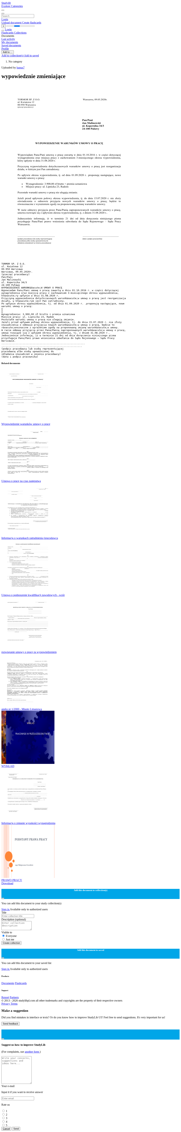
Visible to (6, 932)
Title (3, 912)
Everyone (11, 935)
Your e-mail (7, 1086)
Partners (14, 997)
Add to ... (7, 52)
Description (13, 919)
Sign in (5, 909)
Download (7, 883)
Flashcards (7, 32)
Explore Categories (12, 6)
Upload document (11, 22)
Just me (10, 939)
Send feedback (10, 1023)
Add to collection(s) (12, 55)
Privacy (6, 1003)
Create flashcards (31, 22)
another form (32, 1051)
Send (16, 1128)
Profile (5, 48)
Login (4, 19)
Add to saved (31, 55)
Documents (7, 983)
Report (5, 997)
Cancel (6, 1128)
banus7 (21, 67)
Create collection (11, 943)
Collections (20, 32)
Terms (14, 1003)
